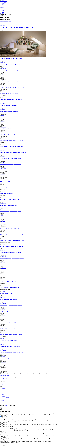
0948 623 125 (2, 1)
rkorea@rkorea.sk (6, 378)
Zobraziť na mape (2, 384)
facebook (5, 1)
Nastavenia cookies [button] (12, 405)
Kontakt (3, 12)
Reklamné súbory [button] (2, 439)
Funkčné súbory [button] (2, 431)
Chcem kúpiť (4, 2)
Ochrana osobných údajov (5, 397)
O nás (2, 5)
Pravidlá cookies (4, 396)
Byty (0, 374)
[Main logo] (2, 0)
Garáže (7, 374)
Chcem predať (4, 3)
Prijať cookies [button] (2, 405)
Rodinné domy (13, 374)
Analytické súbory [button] (2, 436)
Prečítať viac (6, 405)
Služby (3, 4)
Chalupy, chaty (4, 374)
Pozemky (9, 374)
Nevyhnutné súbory (4, 416)
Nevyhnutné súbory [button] (3, 415)
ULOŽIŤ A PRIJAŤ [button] (3, 445)
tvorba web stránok (2, 400)
